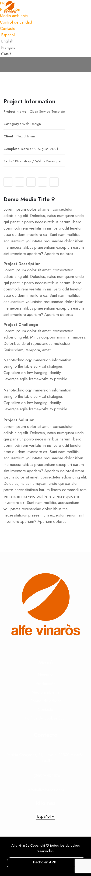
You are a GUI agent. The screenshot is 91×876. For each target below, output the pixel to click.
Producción (45, 683)
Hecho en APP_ (45, 862)
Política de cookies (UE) (45, 718)
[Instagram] (31, 182)
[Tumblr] (42, 182)
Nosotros (45, 674)
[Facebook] (8, 182)
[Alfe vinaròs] (10, 7)
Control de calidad (16, 22)
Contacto (7, 28)
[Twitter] (19, 182)
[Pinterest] (54, 182)
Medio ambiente (46, 692)
